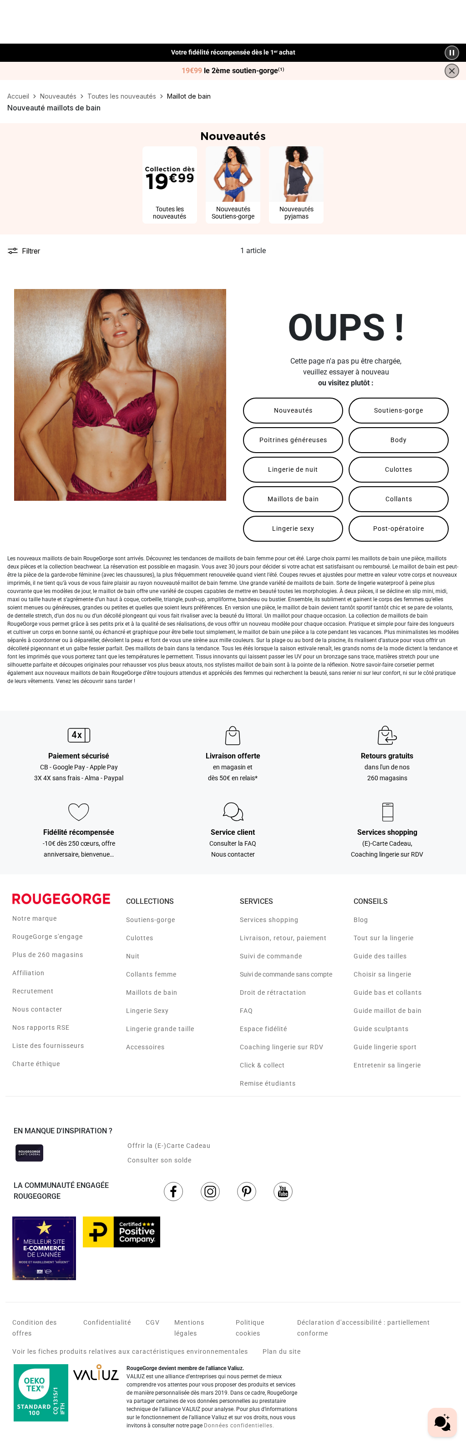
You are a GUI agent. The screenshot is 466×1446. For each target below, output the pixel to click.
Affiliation (28, 973)
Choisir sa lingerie (382, 974)
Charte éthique (36, 1063)
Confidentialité (107, 1322)
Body (398, 440)
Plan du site (282, 1351)
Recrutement (33, 991)
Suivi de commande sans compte (286, 974)
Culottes (398, 469)
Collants (398, 499)
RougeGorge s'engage (47, 936)
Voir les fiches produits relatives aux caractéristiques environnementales (130, 1351)
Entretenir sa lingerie (387, 1065)
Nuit (133, 956)
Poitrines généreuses (293, 440)
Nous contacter (37, 1009)
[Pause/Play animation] (452, 52)
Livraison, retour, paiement (283, 938)
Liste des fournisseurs (48, 1045)
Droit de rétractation (273, 992)
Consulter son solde (159, 1160)
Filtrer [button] (31, 250)
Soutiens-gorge (398, 410)
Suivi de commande (271, 956)
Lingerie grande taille (160, 1028)
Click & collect (262, 1065)
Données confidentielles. (239, 1425)
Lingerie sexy (293, 528)
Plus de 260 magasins (47, 954)
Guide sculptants (381, 1028)
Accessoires (145, 1047)
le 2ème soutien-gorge (233, 71)
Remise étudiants (268, 1083)
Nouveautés (293, 410)
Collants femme (151, 974)
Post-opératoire (398, 528)
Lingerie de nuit (293, 469)
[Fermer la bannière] (452, 71)
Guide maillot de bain (388, 1010)
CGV (153, 1322)
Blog (361, 919)
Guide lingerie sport (385, 1047)
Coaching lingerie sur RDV (282, 1047)
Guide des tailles (380, 956)
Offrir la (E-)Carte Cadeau (169, 1145)
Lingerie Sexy (147, 1010)
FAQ (246, 1010)
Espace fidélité (263, 1028)
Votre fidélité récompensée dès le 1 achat (233, 52)
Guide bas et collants (388, 992)
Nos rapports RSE (41, 1027)
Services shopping (269, 919)
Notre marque (34, 918)
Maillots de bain (293, 499)
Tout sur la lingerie (384, 938)
